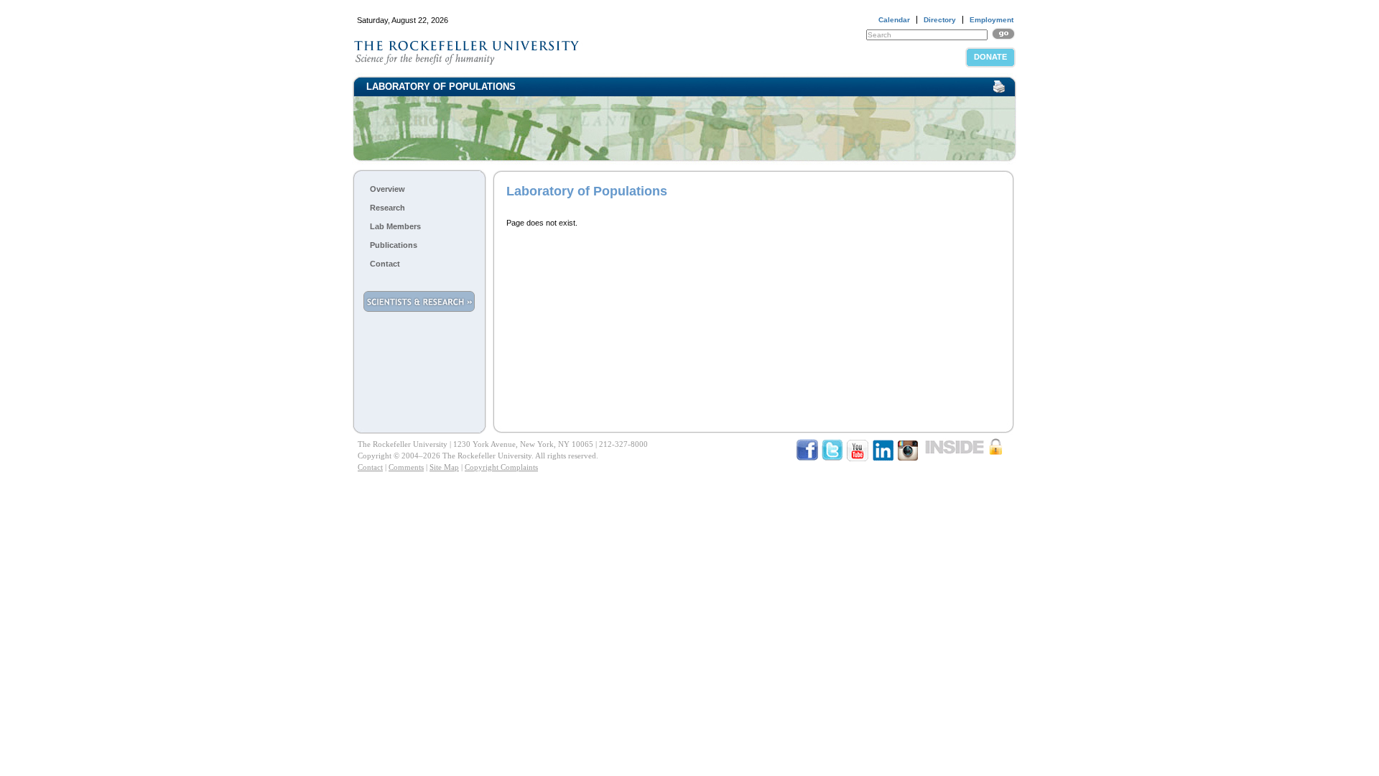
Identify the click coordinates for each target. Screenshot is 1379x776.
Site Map (444, 467)
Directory (940, 20)
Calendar (894, 20)
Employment (991, 20)
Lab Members (395, 226)
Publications (393, 245)
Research (387, 207)
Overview (387, 189)
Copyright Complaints (501, 467)
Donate (990, 56)
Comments (406, 467)
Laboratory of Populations (441, 86)
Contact (385, 263)
